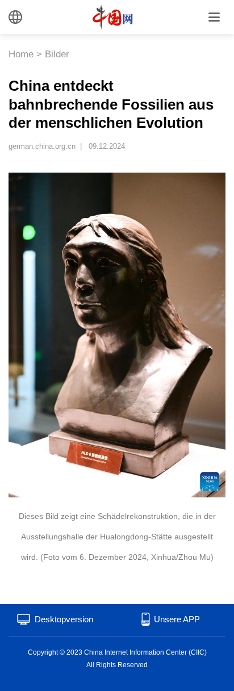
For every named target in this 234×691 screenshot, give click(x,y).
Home (21, 54)
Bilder (57, 54)
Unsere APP (177, 619)
